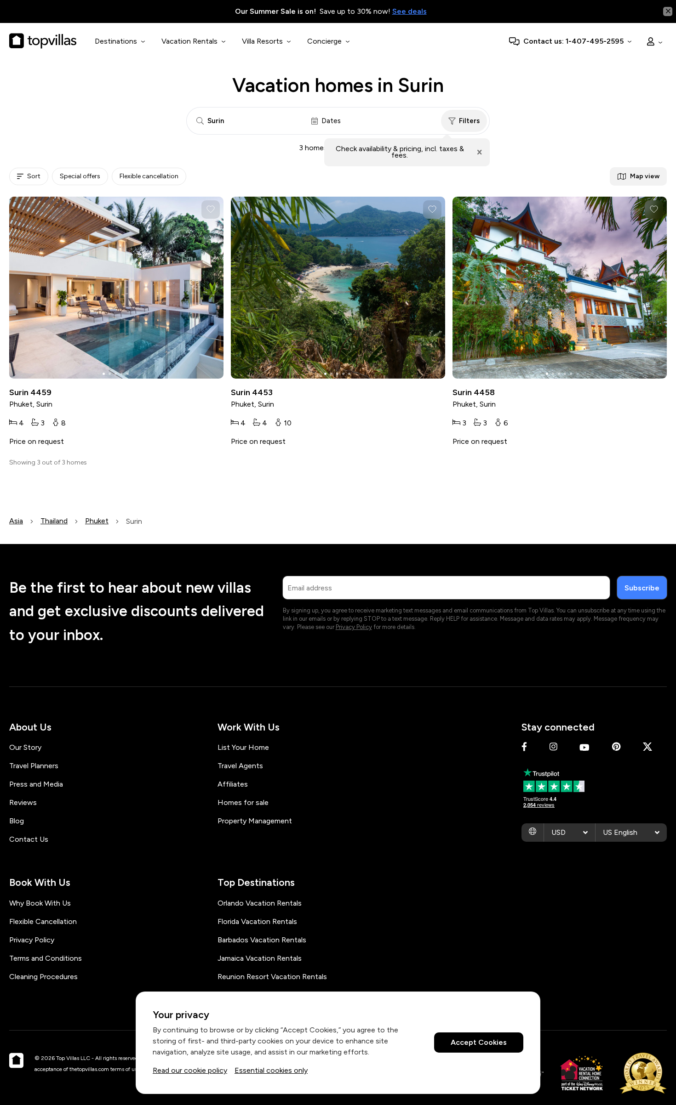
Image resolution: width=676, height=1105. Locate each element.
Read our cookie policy (190, 1070)
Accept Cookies (479, 1042)
